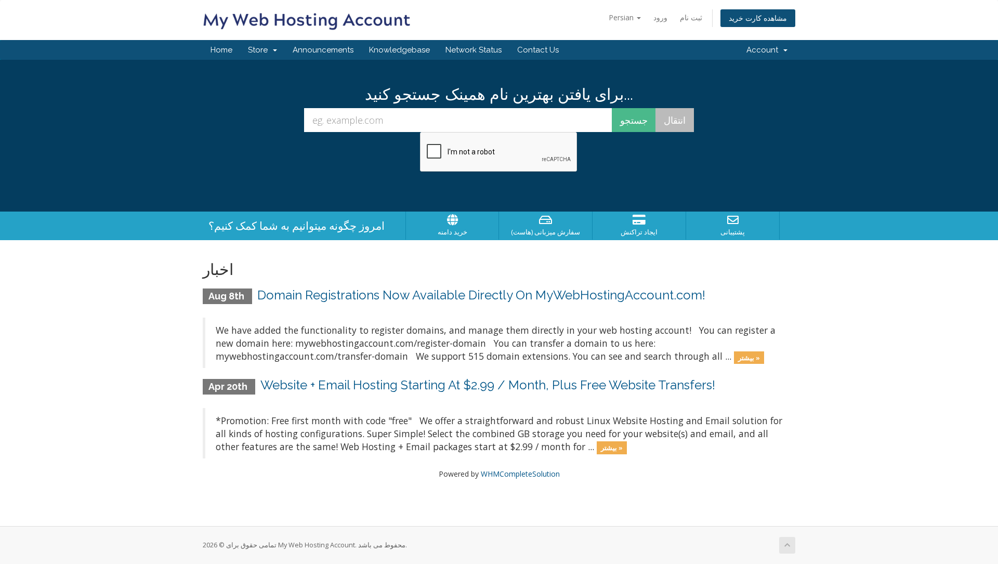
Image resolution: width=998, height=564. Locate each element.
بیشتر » (749, 357)
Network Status (473, 50)
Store (260, 50)
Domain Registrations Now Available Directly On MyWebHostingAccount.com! (481, 295)
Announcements (323, 50)
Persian (622, 17)
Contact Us (538, 50)
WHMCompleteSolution (520, 474)
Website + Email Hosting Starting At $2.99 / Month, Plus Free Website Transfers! (487, 384)
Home (221, 50)
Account (764, 50)
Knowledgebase (399, 50)
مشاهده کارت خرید (758, 18)
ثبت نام (691, 17)
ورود (660, 17)
